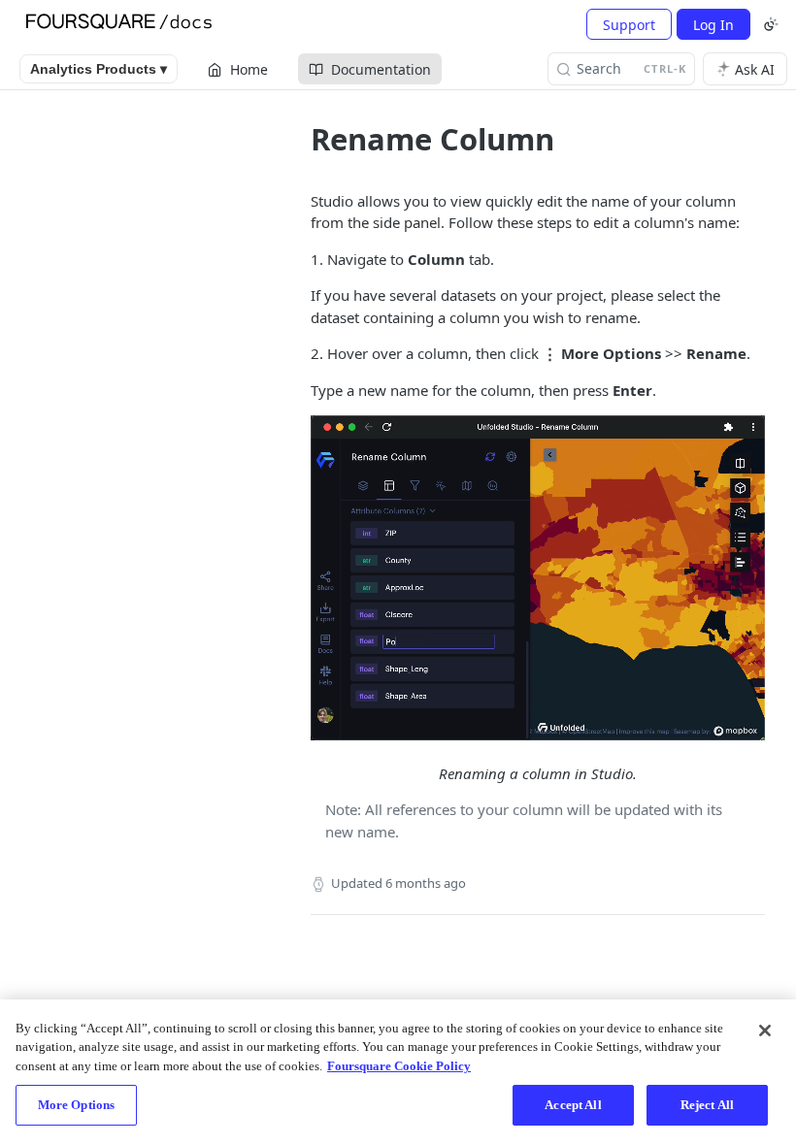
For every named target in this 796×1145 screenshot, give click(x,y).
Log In (713, 25)
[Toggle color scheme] (770, 24)
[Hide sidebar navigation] (276, 602)
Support (629, 25)
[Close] (765, 1030)
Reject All (707, 1104)
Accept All (573, 1104)
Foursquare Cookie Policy (399, 1066)
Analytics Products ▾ (98, 69)
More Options (77, 1104)
